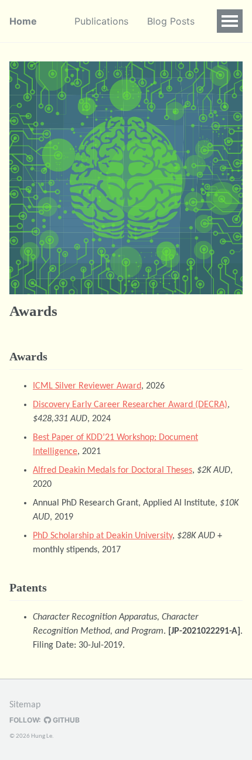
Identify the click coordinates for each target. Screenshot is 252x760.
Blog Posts (171, 21)
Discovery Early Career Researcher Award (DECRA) (130, 405)
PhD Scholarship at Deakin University (102, 536)
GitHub (65, 720)
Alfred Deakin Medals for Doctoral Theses (112, 470)
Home (23, 21)
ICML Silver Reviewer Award (87, 386)
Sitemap (24, 705)
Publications (101, 21)
